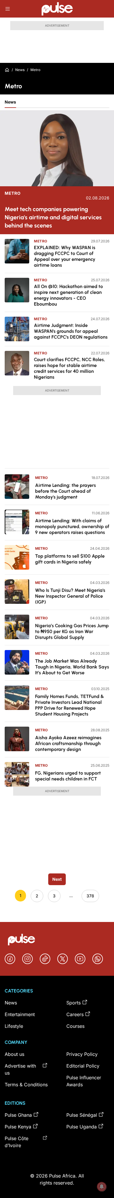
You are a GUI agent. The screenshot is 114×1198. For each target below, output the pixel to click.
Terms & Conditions (26, 1084)
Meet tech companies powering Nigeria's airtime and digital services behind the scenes (53, 217)
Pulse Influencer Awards (83, 1081)
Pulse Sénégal (81, 1115)
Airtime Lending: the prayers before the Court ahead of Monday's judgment (65, 491)
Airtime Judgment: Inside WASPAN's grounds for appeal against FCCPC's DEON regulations (71, 331)
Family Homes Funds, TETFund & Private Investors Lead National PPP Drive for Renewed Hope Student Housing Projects (69, 705)
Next (57, 879)
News (20, 70)
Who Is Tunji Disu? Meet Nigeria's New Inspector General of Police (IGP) (70, 596)
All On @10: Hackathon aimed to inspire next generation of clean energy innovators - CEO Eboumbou (68, 295)
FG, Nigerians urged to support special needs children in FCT (68, 776)
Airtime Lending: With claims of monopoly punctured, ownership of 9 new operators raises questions (72, 526)
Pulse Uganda (81, 1127)
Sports (73, 1003)
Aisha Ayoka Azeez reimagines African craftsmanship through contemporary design (68, 743)
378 (90, 895)
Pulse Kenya (18, 1127)
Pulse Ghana (18, 1115)
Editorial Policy (82, 1066)
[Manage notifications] (101, 1186)
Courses (75, 1026)
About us (14, 1054)
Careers (75, 1014)
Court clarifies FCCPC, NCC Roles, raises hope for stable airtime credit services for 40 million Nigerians (69, 368)
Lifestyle (14, 1026)
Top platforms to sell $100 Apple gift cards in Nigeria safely (70, 559)
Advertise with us (20, 1069)
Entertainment (20, 1014)
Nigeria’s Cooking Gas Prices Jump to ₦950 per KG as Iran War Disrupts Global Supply (72, 631)
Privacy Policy (82, 1054)
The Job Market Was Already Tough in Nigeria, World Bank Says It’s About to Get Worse (72, 666)
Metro (13, 193)
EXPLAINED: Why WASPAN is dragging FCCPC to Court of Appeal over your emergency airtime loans (64, 256)
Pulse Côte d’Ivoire (16, 1141)
